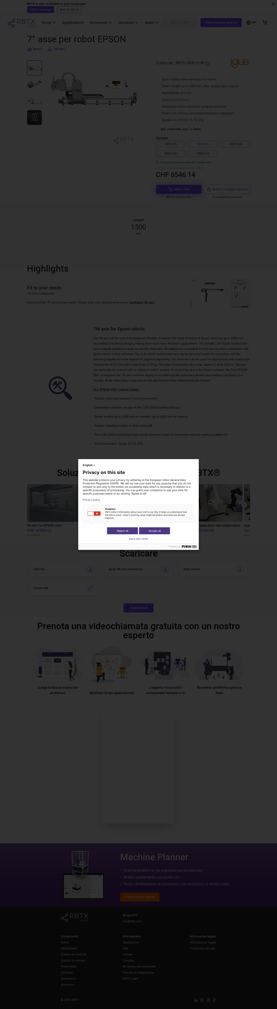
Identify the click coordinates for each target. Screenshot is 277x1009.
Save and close (138, 538)
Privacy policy (91, 499)
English (88, 465)
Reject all (122, 530)
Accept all (154, 530)
